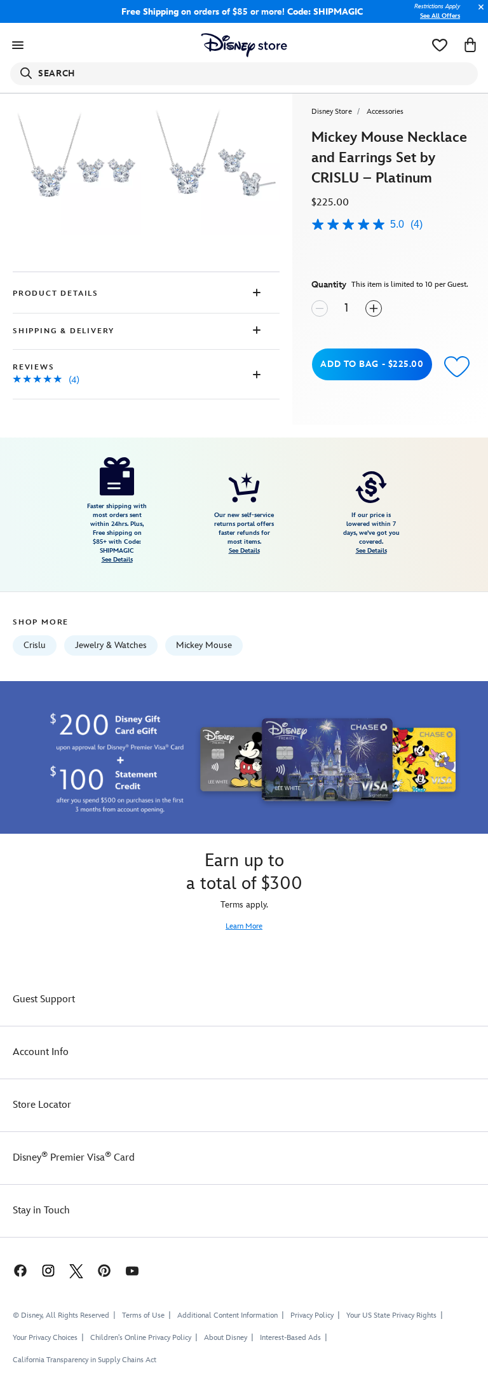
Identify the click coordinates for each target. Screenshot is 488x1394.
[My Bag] (470, 45)
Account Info (41, 1052)
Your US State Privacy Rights (391, 1315)
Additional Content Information (227, 1315)
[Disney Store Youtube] (132, 1270)
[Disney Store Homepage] (244, 45)
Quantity (328, 284)
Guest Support (44, 999)
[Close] (478, 13)
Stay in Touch (41, 1210)
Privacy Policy (312, 1315)
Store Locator (42, 1105)
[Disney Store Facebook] (14, 1270)
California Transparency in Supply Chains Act (84, 1360)
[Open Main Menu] (17, 45)
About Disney (225, 1337)
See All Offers (440, 16)
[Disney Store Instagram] (48, 1270)
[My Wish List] (439, 45)
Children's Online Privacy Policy (140, 1337)
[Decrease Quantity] (319, 308)
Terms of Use (143, 1315)
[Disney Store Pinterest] (104, 1270)
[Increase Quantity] (373, 308)
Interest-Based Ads (290, 1337)
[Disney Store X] (76, 1270)
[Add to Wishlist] (457, 366)
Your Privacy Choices (45, 1338)
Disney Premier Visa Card (74, 1158)
